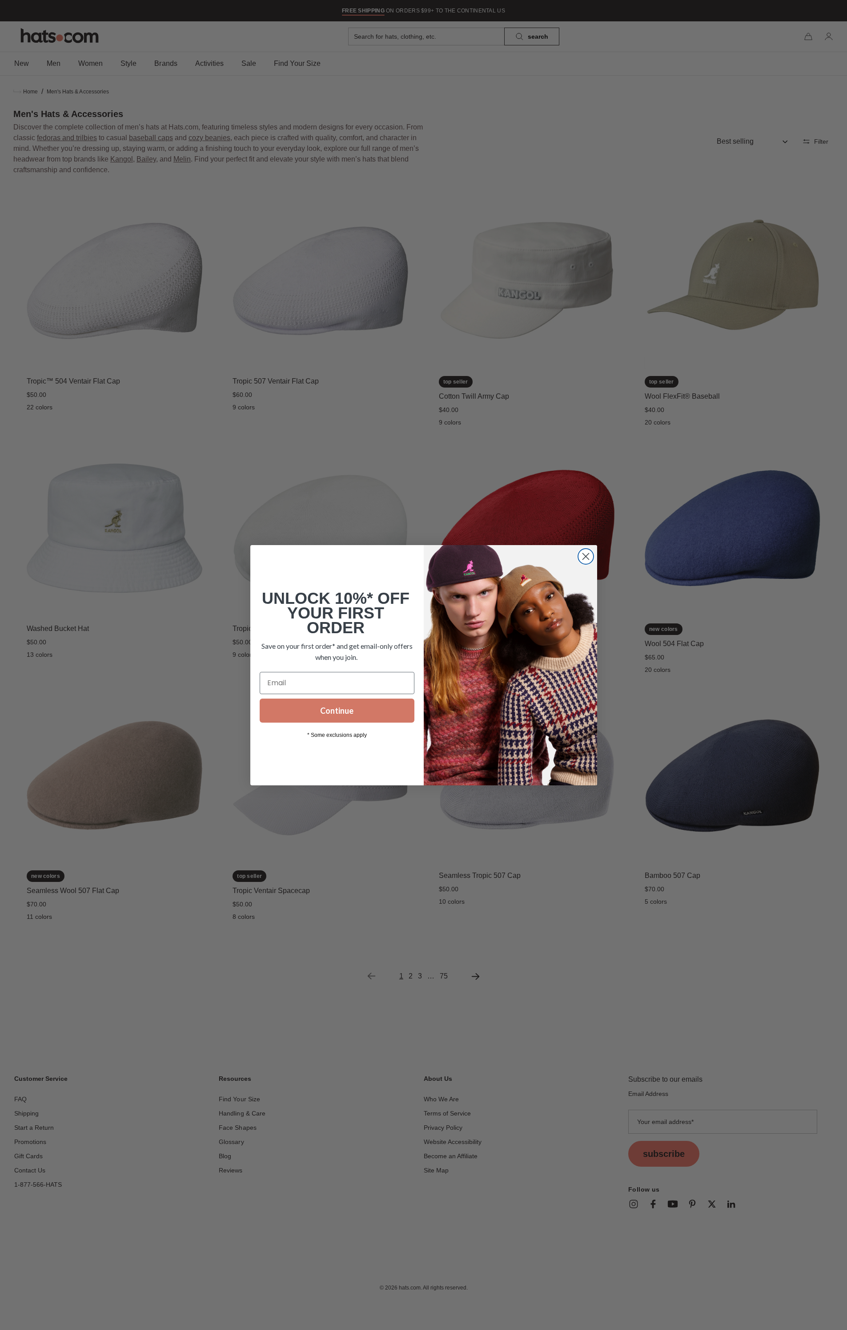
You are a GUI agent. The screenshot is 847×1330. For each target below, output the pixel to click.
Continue (336, 711)
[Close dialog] (586, 556)
